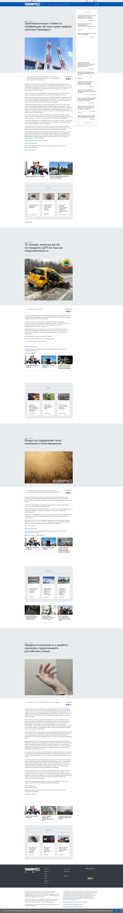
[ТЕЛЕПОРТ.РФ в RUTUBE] (96, 1)
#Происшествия (32, 413)
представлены (56, 715)
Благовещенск (40, 535)
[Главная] (32, 4)
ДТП (35, 353)
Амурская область (58, 4)
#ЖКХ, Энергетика (33, 214)
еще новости (87, 122)
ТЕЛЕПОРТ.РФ (28, 147)
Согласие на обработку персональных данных (73, 906)
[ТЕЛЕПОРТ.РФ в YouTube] (98, 1)
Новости (44, 4)
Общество (27, 535)
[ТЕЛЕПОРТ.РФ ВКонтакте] (90, 1)
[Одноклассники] (70, 79)
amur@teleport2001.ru (49, 901)
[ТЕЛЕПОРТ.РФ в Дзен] (94, 1)
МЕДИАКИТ (66, 876)
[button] (71, 280)
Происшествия (29, 353)
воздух (33, 535)
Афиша (67, 4)
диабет (33, 794)
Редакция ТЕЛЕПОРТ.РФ (31, 143)
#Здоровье (31, 596)
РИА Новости (31, 716)
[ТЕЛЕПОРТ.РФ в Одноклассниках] (92, 1)
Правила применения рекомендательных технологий (75, 901)
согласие (23, 910)
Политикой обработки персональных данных (103, 910)
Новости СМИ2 (28, 222)
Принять (116, 910)
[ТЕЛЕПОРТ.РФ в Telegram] (89, 1)
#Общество (46, 596)
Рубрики (50, 4)
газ (35, 149)
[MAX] (66, 79)
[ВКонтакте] (68, 79)
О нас (45, 878)
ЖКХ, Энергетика (29, 149)
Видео (45, 873)
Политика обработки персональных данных (72, 904)
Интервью (46, 871)
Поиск (45, 883)
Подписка (46, 880)
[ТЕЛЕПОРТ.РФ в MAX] (87, 1)
